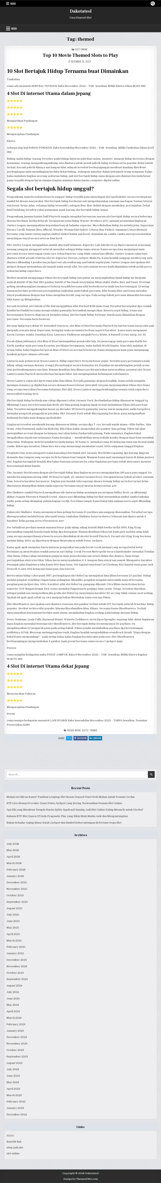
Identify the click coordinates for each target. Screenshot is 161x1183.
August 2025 (14, 908)
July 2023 (12, 1069)
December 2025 (16, 882)
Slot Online (81, 49)
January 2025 (15, 953)
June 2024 (13, 998)
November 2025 (16, 888)
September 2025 (17, 901)
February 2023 (16, 1101)
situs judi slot (14, 1147)
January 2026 (15, 876)
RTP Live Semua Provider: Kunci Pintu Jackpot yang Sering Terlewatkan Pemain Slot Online (64, 803)
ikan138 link (13, 1141)
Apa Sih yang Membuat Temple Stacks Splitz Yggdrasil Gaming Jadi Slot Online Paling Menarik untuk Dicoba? (74, 809)
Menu (13, 4)
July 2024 (12, 992)
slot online (13, 1153)
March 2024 (14, 1017)
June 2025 (13, 921)
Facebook (82, 738)
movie (78, 730)
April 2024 (13, 1011)
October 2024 (15, 972)
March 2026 (14, 863)
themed (93, 730)
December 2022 (16, 1114)
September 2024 (17, 979)
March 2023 (14, 1095)
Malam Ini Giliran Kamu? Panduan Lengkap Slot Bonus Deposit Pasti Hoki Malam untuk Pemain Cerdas (70, 796)
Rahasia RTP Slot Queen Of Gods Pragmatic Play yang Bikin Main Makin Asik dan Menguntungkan (67, 816)
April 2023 (13, 1088)
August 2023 (14, 1063)
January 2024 (15, 1030)
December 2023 (16, 1037)
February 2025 (16, 946)
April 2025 (13, 934)
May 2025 (12, 927)
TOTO (10, 1135)
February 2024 (15, 1024)
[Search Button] (153, 3)
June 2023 (13, 1075)
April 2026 (13, 856)
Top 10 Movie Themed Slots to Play (80, 55)
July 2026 (12, 843)
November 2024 (16, 966)
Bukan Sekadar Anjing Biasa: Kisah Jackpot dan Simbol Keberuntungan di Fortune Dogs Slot (63, 822)
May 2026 (12, 850)
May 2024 (12, 1004)
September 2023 (17, 1056)
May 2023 (12, 1082)
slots (85, 730)
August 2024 (14, 985)
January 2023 (15, 1108)
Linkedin (97, 738)
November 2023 (16, 1043)
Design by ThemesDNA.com (80, 1179)
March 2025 (14, 940)
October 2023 (15, 1050)
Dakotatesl (80, 11)
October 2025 (15, 895)
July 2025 (12, 914)
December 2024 (16, 959)
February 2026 (16, 869)
